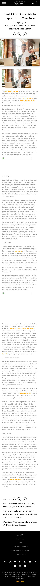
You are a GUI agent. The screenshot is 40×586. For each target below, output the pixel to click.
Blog (20, 543)
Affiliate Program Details (20, 550)
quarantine (18, 251)
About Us (20, 535)
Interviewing (15, 29)
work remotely (28, 98)
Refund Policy (20, 582)
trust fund (5, 354)
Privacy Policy (20, 554)
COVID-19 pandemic (12, 91)
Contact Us (20, 539)
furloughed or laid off (27, 100)
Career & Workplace (14, 25)
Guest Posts (29, 25)
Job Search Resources (20, 546)
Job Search (26, 29)
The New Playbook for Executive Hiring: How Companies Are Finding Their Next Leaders (20, 514)
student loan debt (26, 393)
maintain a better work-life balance (22, 328)
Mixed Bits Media (16, 479)
